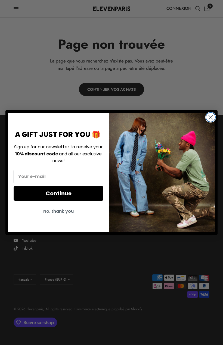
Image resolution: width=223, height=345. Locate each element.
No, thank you (58, 211)
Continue (59, 193)
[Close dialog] (210, 117)
